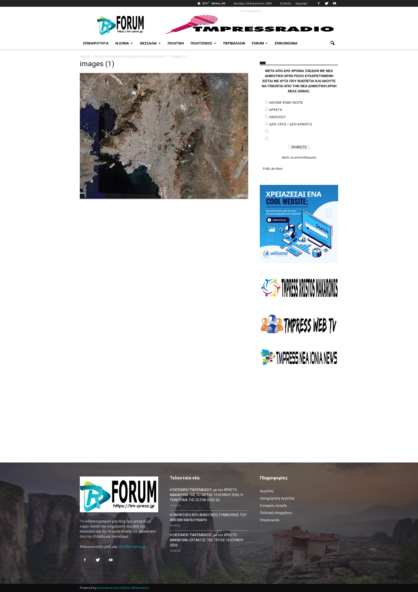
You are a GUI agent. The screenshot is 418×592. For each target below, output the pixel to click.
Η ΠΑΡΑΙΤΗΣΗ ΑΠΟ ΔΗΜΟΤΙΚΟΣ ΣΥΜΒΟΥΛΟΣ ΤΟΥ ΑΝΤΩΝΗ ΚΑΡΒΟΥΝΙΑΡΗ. (208, 517)
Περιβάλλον (234, 43)
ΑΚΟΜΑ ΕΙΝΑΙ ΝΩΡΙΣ (286, 102)
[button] (332, 43)
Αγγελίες (267, 491)
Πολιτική (176, 43)
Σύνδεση (285, 3)
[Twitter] (326, 3)
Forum (258, 43)
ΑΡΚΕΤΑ (275, 109)
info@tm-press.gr (132, 546)
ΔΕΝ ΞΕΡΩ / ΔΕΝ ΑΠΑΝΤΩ (290, 124)
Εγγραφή (301, 3)
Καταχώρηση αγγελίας (277, 498)
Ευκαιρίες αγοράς (273, 505)
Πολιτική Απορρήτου (276, 512)
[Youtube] (334, 3)
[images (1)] (164, 198)
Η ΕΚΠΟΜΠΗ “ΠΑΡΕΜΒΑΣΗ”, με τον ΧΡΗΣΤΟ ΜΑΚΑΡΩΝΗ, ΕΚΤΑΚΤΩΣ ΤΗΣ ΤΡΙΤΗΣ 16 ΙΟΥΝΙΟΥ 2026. (206, 540)
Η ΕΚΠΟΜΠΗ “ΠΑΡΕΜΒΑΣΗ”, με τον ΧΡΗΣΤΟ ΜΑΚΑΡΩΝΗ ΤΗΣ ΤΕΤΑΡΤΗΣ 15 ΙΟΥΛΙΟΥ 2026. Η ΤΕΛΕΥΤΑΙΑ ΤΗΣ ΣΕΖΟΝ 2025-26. (206, 495)
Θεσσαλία (148, 43)
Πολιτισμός (201, 43)
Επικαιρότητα (96, 43)
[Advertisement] (299, 412)
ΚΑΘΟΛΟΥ (277, 117)
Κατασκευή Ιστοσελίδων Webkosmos (123, 588)
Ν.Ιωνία (122, 43)
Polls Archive (273, 168)
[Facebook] (318, 3)
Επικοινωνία (286, 43)
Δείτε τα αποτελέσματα (299, 157)
